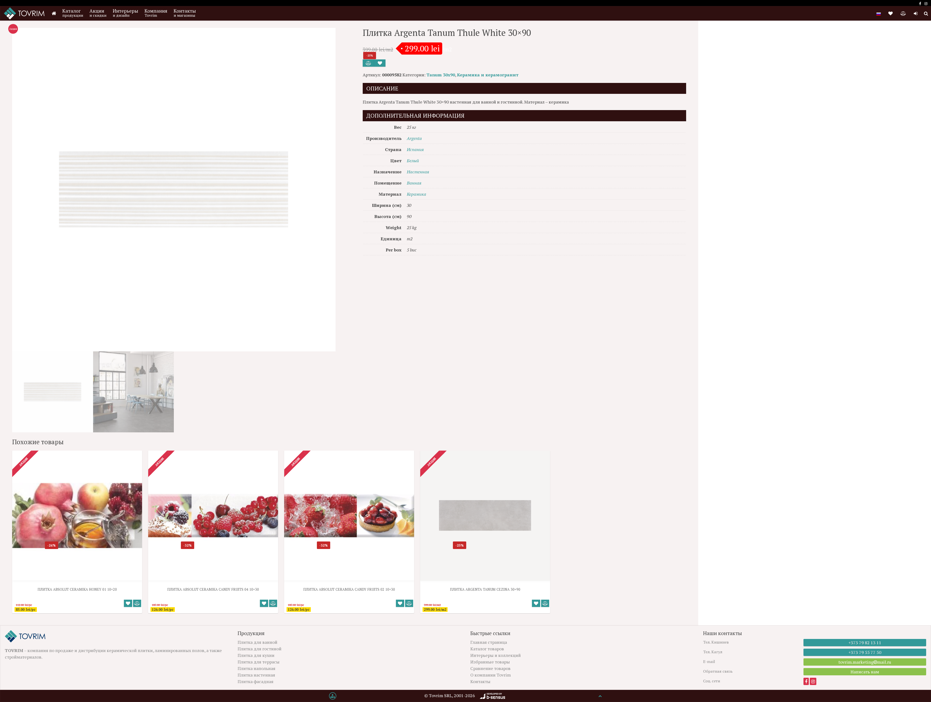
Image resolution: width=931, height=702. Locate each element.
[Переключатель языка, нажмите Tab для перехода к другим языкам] (878, 13)
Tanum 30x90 (440, 75)
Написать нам (865, 672)
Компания (155, 13)
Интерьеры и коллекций (495, 655)
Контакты (185, 13)
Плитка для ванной (257, 642)
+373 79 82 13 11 (865, 643)
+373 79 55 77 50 (865, 652)
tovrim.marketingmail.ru (864, 662)
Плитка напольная (256, 668)
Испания (415, 149)
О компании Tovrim (490, 675)
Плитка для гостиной (259, 649)
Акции (97, 13)
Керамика (416, 194)
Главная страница (488, 642)
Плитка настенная (256, 675)
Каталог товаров (487, 649)
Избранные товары (490, 662)
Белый (413, 160)
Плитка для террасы (259, 662)
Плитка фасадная (255, 681)
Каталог (72, 13)
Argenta (414, 138)
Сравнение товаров (490, 668)
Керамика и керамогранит (487, 75)
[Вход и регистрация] (915, 13)
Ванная (414, 183)
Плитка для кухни (256, 655)
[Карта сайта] (333, 696)
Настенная (418, 172)
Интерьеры (125, 13)
